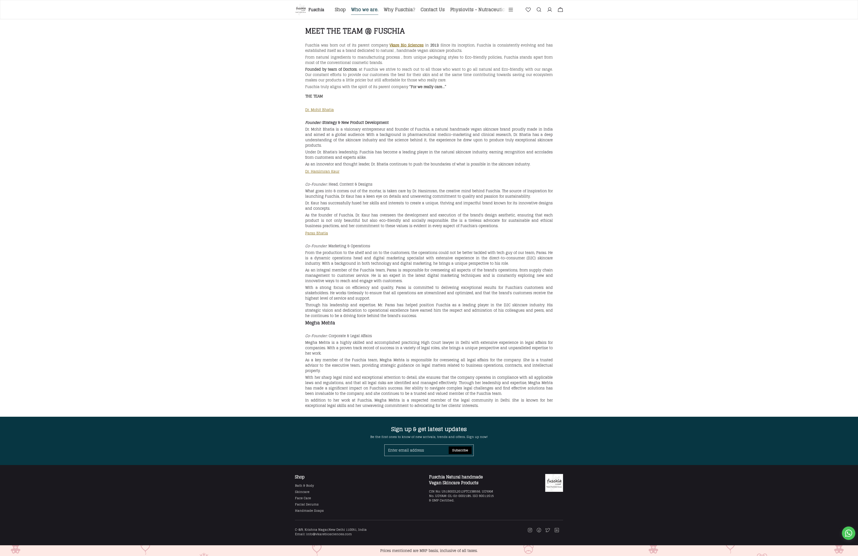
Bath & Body (304, 485)
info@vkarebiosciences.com (329, 534)
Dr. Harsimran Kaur (322, 171)
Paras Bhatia (316, 233)
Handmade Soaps (309, 510)
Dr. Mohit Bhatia (319, 110)
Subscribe (460, 450)
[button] (528, 9)
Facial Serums (307, 504)
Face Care (303, 498)
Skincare (302, 492)
